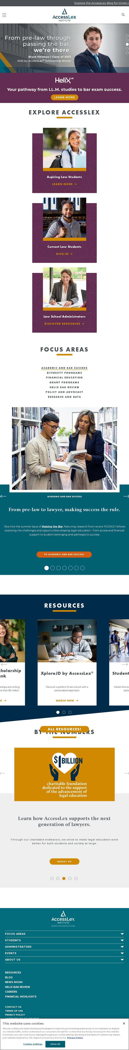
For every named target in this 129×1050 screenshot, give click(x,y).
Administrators (18, 946)
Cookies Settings (32, 1044)
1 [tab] (127, 35)
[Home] (64, 14)
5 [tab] (127, 52)
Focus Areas (15, 933)
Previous (2, 662)
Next (126, 662)
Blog (9, 977)
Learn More (64, 97)
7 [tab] (82, 568)
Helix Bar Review (17, 987)
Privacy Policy (15, 1014)
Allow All (55, 1044)
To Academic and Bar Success (64, 554)
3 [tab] (127, 44)
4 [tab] (127, 48)
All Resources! (64, 729)
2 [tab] (127, 40)
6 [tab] (76, 568)
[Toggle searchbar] (122, 14)
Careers (11, 991)
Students (13, 940)
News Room (13, 982)
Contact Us (13, 1007)
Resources (13, 972)
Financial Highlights (20, 996)
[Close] (124, 1023)
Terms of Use (14, 1010)
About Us (12, 959)
